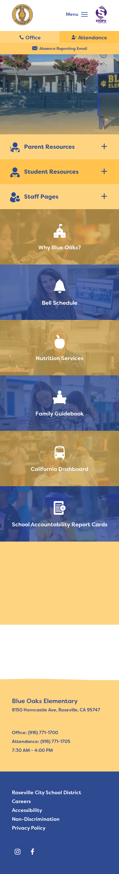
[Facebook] (32, 851)
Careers (21, 801)
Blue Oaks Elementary (45, 701)
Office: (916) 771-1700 (35, 732)
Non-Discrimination (36, 819)
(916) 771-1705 (89, 37)
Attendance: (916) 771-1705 (41, 741)
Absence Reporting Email (63, 48)
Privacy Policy (28, 828)
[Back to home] (22, 14)
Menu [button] (72, 14)
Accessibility (27, 810)
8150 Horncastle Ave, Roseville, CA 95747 (56, 710)
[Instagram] (17, 851)
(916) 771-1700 (30, 37)
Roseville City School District (46, 792)
